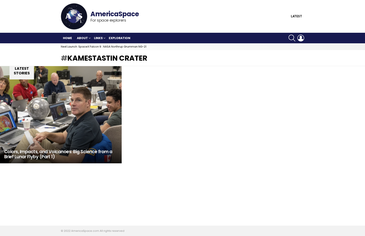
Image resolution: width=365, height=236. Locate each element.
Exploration (119, 38)
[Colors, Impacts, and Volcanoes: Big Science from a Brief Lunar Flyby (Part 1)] (61, 114)
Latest (296, 16)
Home (67, 38)
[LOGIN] (300, 38)
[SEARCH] (292, 38)
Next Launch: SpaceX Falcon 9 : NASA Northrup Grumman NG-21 (103, 47)
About (82, 38)
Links (98, 38)
